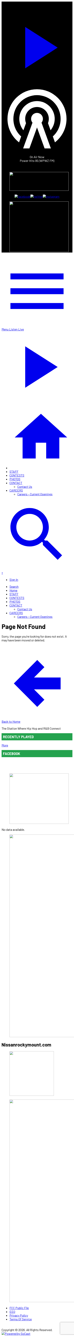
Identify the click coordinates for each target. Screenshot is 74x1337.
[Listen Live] (37, 45)
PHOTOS (14, 479)
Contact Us (24, 486)
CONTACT (15, 483)
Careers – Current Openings (34, 494)
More (5, 745)
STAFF (13, 471)
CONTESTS (16, 475)
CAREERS (16, 490)
